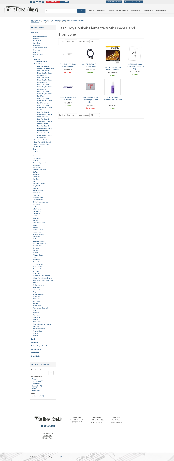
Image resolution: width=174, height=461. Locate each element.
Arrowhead (36, 38)
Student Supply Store (133, 2)
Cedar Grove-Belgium (40, 48)
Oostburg (36, 248)
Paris (34, 257)
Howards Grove (38, 190)
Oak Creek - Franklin (39, 243)
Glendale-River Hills (39, 170)
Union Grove (37, 306)
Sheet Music (35, 356)
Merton (35, 227)
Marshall (36, 218)
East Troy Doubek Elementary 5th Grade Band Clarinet (44, 87)
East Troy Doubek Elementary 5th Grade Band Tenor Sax (44, 121)
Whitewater (36, 333)
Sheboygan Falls (38, 285)
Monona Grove (38, 230)
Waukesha (36, 317)
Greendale (36, 174)
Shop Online (38, 27)
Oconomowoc (37, 246)
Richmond (36, 273)
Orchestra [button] (100, 10)
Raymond (36, 271)
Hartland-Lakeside (39, 184)
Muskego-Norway (39, 234)
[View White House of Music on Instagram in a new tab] (43, 2)
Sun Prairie (36, 301)
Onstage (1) (36, 384)
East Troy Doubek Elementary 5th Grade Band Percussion (44, 114)
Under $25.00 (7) (38, 396)
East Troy (46, 20)
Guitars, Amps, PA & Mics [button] (118, 10)
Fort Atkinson (37, 158)
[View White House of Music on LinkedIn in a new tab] (40, 2)
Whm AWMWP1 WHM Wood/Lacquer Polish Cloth (90, 100)
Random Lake (37, 269)
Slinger (35, 292)
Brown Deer (36, 43)
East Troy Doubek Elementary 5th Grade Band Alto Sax (44, 73)
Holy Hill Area (37, 186)
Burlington (36, 45)
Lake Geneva (37, 211)
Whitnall (35, 336)
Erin (34, 154)
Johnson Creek (38, 197)
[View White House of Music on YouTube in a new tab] (37, 2)
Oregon (35, 250)
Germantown (37, 167)
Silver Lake (36, 289)
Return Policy (47, 436)
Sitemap (63, 457)
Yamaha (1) (36, 390)
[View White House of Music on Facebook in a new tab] (31, 2)
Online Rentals (53, 2)
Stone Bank (36, 299)
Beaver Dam (37, 41)
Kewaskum (36, 204)
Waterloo (36, 313)
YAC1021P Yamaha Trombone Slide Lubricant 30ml (112, 100)
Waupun (35, 319)
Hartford (35, 181)
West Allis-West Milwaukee (42, 324)
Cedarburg (36, 50)
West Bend (36, 326)
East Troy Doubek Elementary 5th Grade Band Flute (44, 94)
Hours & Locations (114, 2)
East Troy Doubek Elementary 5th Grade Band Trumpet (44, 135)
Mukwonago (37, 232)
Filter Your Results (41, 365)
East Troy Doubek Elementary (58, 20)
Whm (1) (35, 388)
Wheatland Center (39, 329)
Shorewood (36, 287)
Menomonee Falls (39, 223)
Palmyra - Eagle (38, 255)
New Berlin (36, 237)
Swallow (35, 303)
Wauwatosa (37, 322)
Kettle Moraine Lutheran (41, 202)
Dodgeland (36, 57)
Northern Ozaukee (39, 241)
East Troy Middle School (42, 142)
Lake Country (37, 209)
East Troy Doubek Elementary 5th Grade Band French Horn (44, 100)
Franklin (35, 160)
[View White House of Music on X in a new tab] (34, 2)
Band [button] (91, 10)
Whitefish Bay (37, 331)
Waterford (36, 310)
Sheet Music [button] (160, 10)
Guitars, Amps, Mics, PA (39, 346)
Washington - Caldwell (40, 308)
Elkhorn (35, 149)
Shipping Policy (47, 438)
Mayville (35, 220)
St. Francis (36, 296)
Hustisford (36, 193)
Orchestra (34, 342)
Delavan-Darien (38, 54)
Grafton (35, 172)
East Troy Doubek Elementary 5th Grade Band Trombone (44, 128)
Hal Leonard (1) (37, 381)
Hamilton (36, 179)
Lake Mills (36, 214)
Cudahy (35, 52)
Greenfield (36, 177)
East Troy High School (41, 140)
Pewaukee (36, 260)
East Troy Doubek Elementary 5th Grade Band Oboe (44, 107)
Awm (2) (35, 379)
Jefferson (36, 195)
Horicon (35, 188)
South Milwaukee (38, 294)
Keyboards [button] (135, 10)
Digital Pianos (36, 349)
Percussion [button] (148, 10)
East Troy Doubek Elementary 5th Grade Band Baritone (44, 80)
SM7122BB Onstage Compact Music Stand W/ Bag (135, 66)
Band (33, 339)
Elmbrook (36, 151)
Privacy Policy (48, 433)
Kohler (35, 207)
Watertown (36, 315)
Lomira (35, 216)
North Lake (36, 239)
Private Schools (38, 266)
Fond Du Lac (37, 156)
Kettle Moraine (38, 200)
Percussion (35, 353)
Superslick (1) (37, 386)
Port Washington (38, 264)
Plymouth (36, 262)
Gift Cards (34, 33)
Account (64, 2)
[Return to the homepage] (21, 9)
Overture (35, 253)
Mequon (35, 225)
